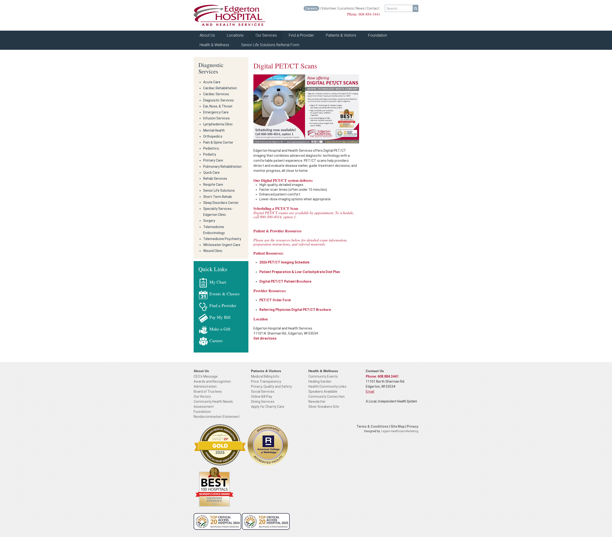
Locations (346, 8)
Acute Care (211, 82)
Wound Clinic (213, 251)
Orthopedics (212, 136)
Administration (205, 386)
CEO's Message (206, 376)
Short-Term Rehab (217, 197)
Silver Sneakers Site (323, 406)
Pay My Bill (219, 317)
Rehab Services (215, 178)
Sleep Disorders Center (221, 203)
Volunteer (328, 8)
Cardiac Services (216, 94)
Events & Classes (224, 293)
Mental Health (214, 130)
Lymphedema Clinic (218, 124)
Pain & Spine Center (218, 142)
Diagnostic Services (211, 68)
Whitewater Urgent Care (221, 245)
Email (370, 391)
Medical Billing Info (265, 376)
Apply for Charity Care (267, 406)
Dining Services (262, 401)
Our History (202, 396)
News (360, 8)
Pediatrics (211, 148)
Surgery (209, 221)
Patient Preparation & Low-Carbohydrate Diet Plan (299, 272)
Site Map (398, 426)
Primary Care (213, 160)
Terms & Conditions (372, 426)
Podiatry (209, 154)
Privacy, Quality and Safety (271, 386)
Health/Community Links (327, 386)
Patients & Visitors (341, 35)
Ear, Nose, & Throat (217, 106)
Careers (311, 8)
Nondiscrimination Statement (217, 417)
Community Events (323, 376)
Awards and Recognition (212, 381)
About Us (207, 35)
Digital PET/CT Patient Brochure (285, 281)
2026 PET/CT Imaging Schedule (284, 262)
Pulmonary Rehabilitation (222, 166)
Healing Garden (319, 381)
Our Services (266, 35)
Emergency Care (216, 112)
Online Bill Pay (261, 396)
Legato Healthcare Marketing (399, 431)
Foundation (377, 35)
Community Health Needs (213, 401)
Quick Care (211, 172)
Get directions (265, 338)
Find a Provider (301, 35)
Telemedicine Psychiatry (222, 239)
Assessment (204, 406)
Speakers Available (322, 391)
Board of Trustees (208, 391)
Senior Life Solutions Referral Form (270, 45)
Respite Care (213, 184)
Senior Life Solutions (219, 190)
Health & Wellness (214, 45)
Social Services (262, 391)
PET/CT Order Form (275, 300)
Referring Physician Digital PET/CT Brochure (295, 310)
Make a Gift (219, 329)
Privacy (412, 426)
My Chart (217, 282)
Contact (373, 8)
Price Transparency (266, 381)
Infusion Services (216, 118)
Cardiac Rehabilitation (220, 88)
